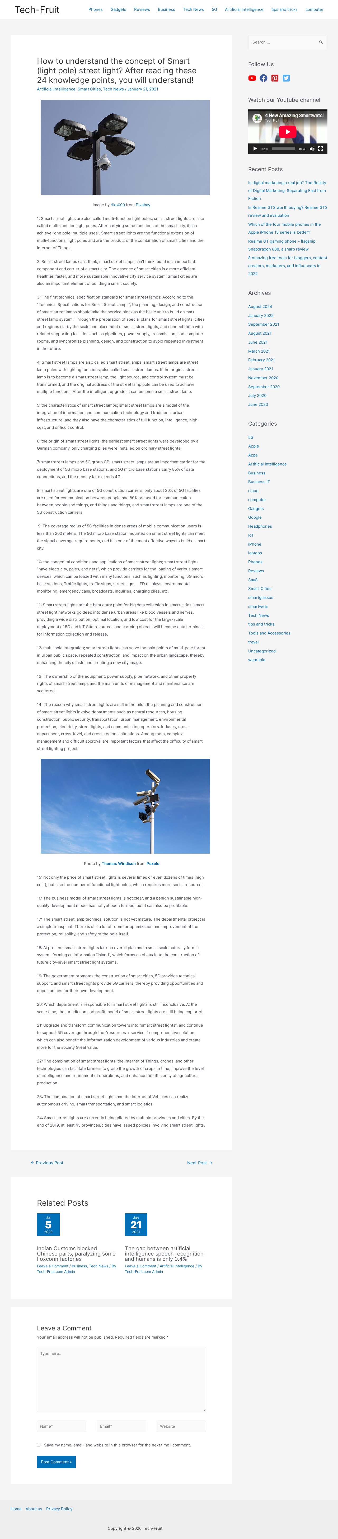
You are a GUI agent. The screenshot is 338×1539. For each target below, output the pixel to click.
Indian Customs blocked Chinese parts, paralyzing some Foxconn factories (76, 1253)
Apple (253, 446)
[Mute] (312, 148)
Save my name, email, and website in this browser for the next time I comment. (117, 1444)
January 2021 (260, 368)
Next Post (199, 1162)
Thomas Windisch (119, 863)
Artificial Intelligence (56, 89)
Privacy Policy (59, 1508)
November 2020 (263, 377)
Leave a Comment (52, 1266)
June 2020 (258, 404)
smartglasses (260, 597)
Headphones (260, 526)
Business (79, 1266)
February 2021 (261, 359)
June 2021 (257, 342)
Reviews (256, 570)
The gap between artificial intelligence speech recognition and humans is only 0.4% (164, 1253)
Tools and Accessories (269, 633)
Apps (253, 455)
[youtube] (253, 78)
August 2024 (260, 306)
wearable (256, 659)
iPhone (254, 544)
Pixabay (143, 204)
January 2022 (261, 315)
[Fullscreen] (320, 148)
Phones (255, 561)
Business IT (259, 481)
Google (255, 517)
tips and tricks (261, 624)
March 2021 (259, 351)
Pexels (153, 863)
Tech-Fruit (37, 9)
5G (250, 437)
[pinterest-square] (276, 78)
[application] (287, 131)
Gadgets (256, 508)
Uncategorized (262, 650)
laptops (255, 552)
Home (16, 1508)
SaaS (253, 579)
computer (257, 499)
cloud (253, 490)
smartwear (258, 606)
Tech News (113, 89)
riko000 (118, 204)
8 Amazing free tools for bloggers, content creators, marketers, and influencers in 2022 (287, 265)
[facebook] (265, 78)
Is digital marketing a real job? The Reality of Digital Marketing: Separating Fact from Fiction (287, 190)
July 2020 (257, 395)
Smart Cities (89, 89)
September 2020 (264, 386)
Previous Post (47, 1162)
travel (253, 642)
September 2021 (263, 324)
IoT (251, 535)
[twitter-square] (287, 78)
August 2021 (259, 333)
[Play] (255, 148)
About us (34, 1508)
